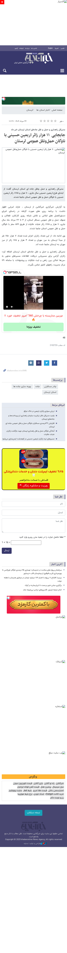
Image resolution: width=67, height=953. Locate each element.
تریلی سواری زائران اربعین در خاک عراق (39, 411)
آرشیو (16, 48)
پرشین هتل (45, 787)
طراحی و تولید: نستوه (32, 843)
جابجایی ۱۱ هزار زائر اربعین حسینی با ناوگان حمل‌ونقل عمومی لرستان (34, 138)
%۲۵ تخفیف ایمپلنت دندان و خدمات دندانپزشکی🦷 (33, 473)
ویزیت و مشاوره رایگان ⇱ (34, 485)
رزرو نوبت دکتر (57, 798)
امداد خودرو (38, 794)
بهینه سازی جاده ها (22, 386)
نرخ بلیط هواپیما (25, 794)
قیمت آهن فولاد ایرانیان (28, 787)
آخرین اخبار (56, 564)
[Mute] (12, 307)
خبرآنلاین (33, 58)
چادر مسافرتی (50, 386)
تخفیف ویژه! (33, 327)
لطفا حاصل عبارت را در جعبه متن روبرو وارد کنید (42, 537)
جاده (38, 386)
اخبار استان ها (42, 110)
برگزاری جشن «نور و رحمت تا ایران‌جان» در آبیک (43, 585)
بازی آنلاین (38, 783)
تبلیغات (21, 48)
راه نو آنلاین (49, 783)
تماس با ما (34, 48)
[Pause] (7, 307)
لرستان (29, 110)
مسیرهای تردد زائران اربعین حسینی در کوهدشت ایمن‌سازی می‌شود (28, 438)
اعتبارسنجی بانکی (56, 790)
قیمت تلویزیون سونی (22, 783)
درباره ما (27, 48)
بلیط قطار (27, 790)
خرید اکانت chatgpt (54, 794)
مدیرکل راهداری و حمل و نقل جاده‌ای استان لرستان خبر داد (38, 130)
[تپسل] (3, 98)
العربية (56, 48)
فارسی (62, 48)
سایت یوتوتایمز (15, 790)
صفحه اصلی (57, 110)
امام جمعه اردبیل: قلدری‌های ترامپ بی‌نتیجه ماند (42, 589)
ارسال (6, 550)
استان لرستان (50, 392)
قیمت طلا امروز (40, 790)
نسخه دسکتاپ (33, 813)
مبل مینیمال (58, 787)
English (50, 48)
